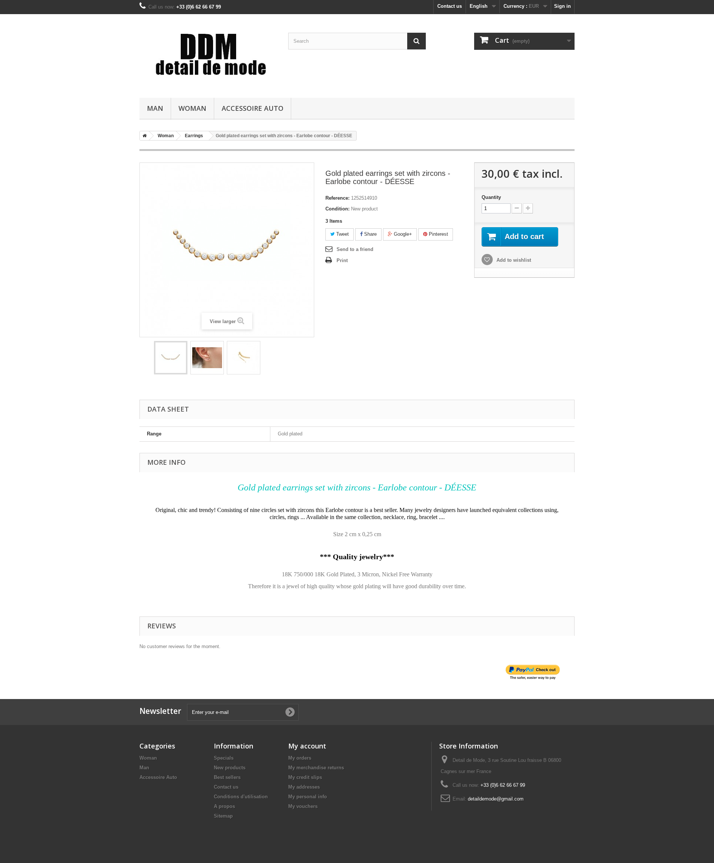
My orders (299, 758)
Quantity (491, 197)
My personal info (307, 796)
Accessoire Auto (252, 108)
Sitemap (223, 816)
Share (370, 234)
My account (307, 745)
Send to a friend (355, 249)
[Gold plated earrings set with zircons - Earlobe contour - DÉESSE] (170, 357)
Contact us (449, 6)
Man (155, 108)
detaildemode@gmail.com (496, 799)
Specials (224, 758)
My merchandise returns (316, 767)
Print (342, 260)
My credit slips (305, 777)
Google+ (402, 234)
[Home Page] (143, 135)
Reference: (337, 198)
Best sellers (227, 777)
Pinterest (437, 234)
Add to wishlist (513, 260)
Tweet (342, 234)
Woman (192, 108)
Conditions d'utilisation (241, 796)
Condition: (337, 209)
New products (229, 767)
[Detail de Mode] (208, 54)
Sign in (562, 6)
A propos (224, 806)
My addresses (304, 787)
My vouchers (303, 806)
